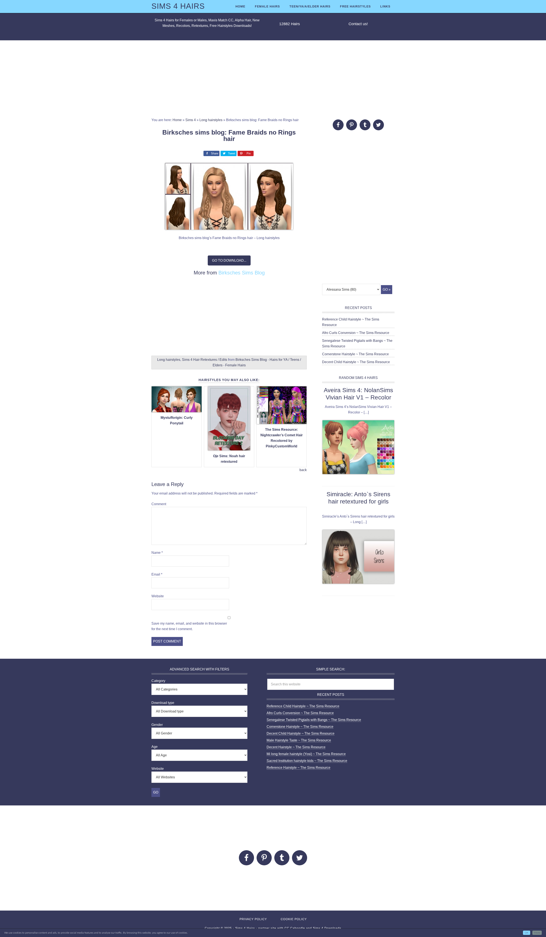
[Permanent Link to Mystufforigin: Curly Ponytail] (177, 410)
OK (527, 932)
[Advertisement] (273, 79)
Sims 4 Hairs (178, 6)
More (537, 932)
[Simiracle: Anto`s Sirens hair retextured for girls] (358, 557)
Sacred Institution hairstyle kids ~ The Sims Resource (307, 761)
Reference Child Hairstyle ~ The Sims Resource (303, 706)
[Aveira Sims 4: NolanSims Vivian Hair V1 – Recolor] (358, 448)
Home (177, 120)
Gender (157, 725)
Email (156, 574)
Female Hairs (235, 365)
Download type (162, 703)
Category (158, 681)
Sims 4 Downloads (327, 928)
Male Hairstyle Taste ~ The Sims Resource (299, 740)
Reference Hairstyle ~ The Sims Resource (298, 767)
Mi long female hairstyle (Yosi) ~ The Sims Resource (306, 754)
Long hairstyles (210, 120)
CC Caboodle (295, 928)
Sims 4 (190, 120)
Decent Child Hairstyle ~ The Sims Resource (356, 362)
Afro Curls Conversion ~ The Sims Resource (355, 333)
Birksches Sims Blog (241, 273)
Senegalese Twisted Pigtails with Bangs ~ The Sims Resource (314, 720)
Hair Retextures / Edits (210, 359)
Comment (158, 504)
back (303, 470)
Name (157, 552)
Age (154, 746)
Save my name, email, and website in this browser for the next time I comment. (189, 626)
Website (157, 596)
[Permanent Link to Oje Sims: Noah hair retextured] (229, 448)
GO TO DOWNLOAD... (229, 260)
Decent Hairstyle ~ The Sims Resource (296, 747)
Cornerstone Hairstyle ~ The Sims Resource (355, 354)
